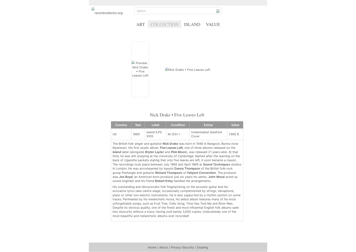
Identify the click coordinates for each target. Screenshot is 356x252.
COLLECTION (165, 24)
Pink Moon (178, 152)
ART (140, 24)
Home (152, 247)
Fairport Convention (201, 173)
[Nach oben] (345, 246)
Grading (202, 247)
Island (117, 152)
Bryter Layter (154, 152)
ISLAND (192, 24)
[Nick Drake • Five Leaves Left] (187, 69)
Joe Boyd (126, 177)
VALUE (213, 24)
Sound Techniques (216, 164)
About (163, 247)
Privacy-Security (182, 247)
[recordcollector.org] (111, 13)
